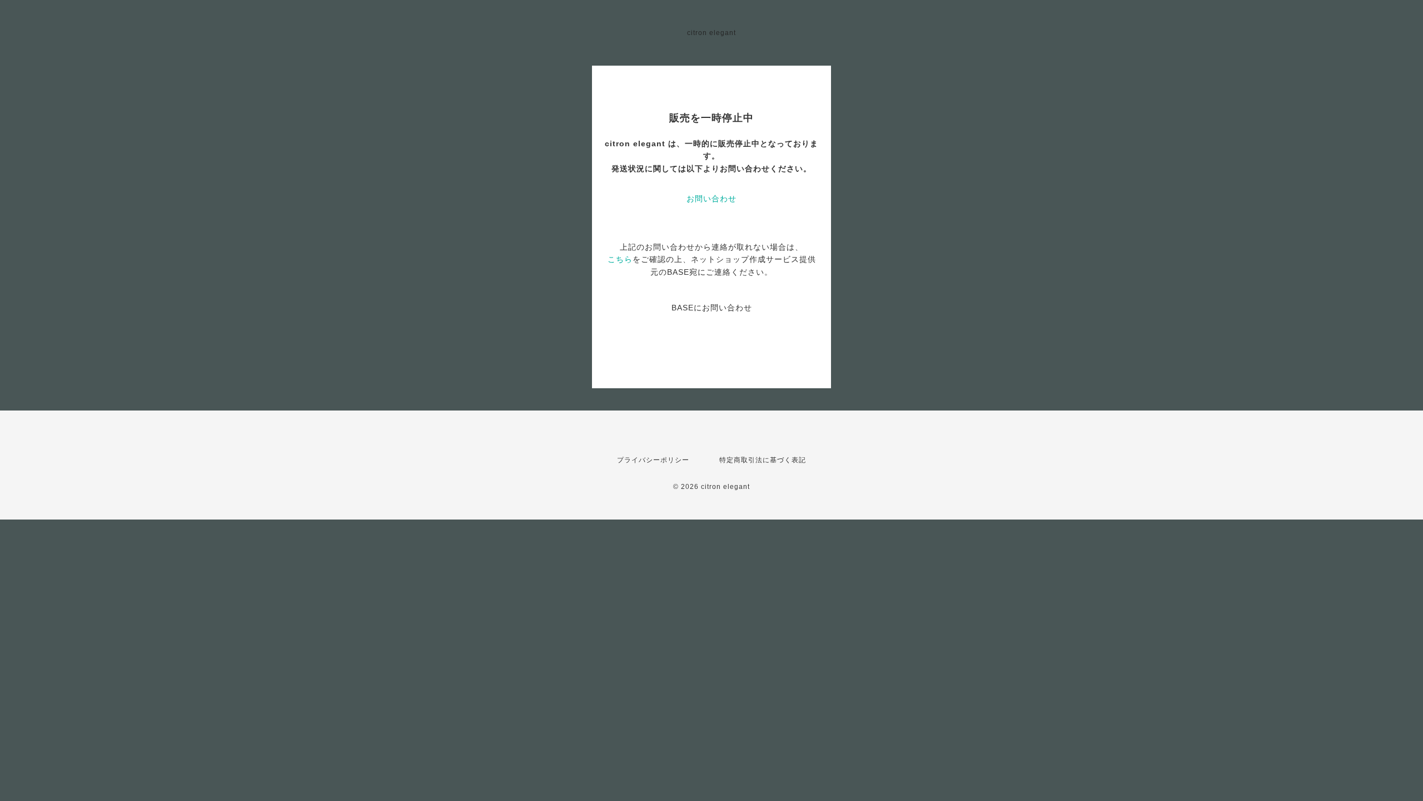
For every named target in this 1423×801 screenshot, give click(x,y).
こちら (620, 259)
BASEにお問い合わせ (711, 307)
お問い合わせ (711, 198)
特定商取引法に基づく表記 (762, 460)
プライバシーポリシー (653, 460)
